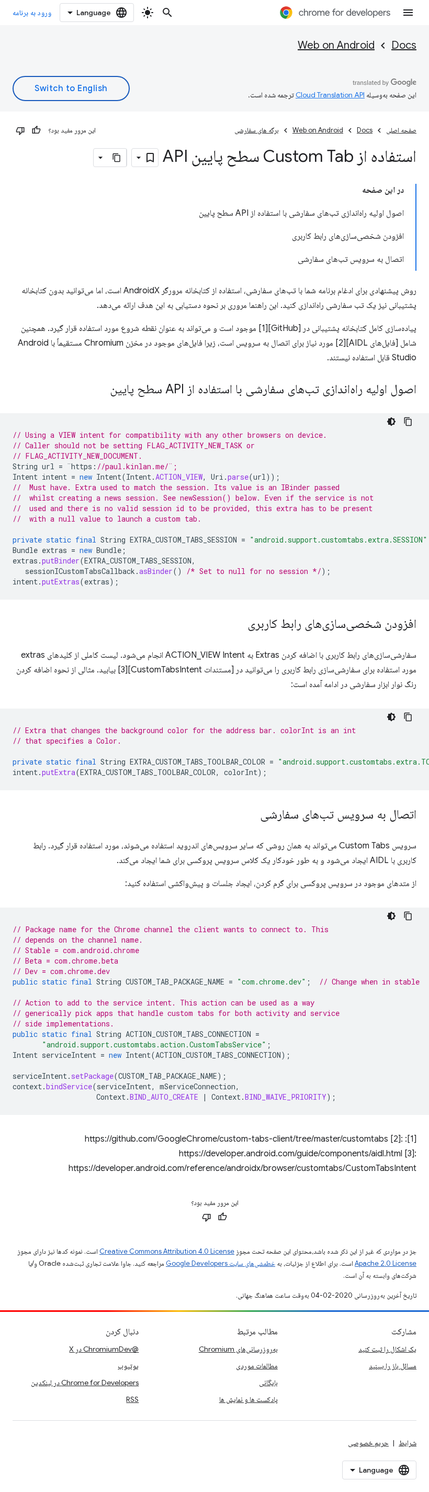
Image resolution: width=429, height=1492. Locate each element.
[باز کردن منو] (408, 12)
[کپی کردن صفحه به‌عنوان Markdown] (117, 158)
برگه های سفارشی (256, 130)
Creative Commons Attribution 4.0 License (166, 1251)
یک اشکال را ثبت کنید (387, 1349)
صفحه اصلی (401, 130)
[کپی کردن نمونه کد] (408, 421)
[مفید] (36, 130)
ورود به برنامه (32, 12)
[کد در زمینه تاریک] (391, 421)
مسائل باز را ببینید (392, 1366)
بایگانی (268, 1382)
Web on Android (336, 45)
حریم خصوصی (368, 1443)
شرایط (407, 1443)
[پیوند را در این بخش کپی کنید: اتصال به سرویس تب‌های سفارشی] (249, 815)
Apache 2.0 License (385, 1263)
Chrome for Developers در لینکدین (85, 1382)
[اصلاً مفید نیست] (20, 130)
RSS (132, 1399)
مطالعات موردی (257, 1366)
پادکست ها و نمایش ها (248, 1399)
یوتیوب (128, 1366)
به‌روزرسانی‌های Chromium (238, 1349)
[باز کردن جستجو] (167, 12)
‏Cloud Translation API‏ (330, 95)
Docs (403, 45)
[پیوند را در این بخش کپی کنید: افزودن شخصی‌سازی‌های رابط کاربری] (237, 624)
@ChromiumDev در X (104, 1349)
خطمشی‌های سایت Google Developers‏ (220, 1263)
